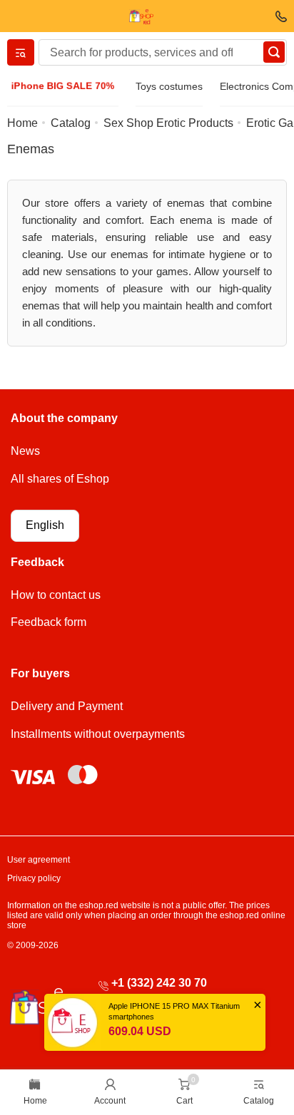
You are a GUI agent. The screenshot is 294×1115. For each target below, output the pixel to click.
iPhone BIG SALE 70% (62, 86)
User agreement (38, 860)
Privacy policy (34, 878)
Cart (184, 1101)
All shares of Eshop (60, 479)
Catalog (258, 1101)
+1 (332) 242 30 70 (159, 983)
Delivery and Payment (67, 706)
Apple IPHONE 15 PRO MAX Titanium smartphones (174, 1011)
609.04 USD (139, 1031)
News (25, 451)
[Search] (274, 52)
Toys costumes (169, 86)
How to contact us (56, 595)
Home (35, 1101)
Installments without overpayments (98, 734)
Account (110, 1101)
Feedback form (48, 622)
